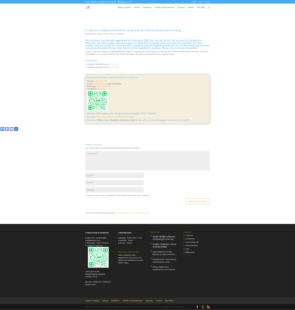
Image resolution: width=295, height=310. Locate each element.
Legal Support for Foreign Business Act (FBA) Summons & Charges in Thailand (164, 253)
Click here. (115, 64)
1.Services (189, 235)
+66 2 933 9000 (100, 81)
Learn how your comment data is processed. (133, 213)
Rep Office (201, 7)
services (191, 7)
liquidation (147, 7)
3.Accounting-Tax (192, 242)
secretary (181, 7)
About (195, 2)
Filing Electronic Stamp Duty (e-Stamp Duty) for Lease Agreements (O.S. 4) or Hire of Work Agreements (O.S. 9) (165, 260)
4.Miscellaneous (191, 245)
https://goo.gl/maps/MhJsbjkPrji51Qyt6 (115, 116)
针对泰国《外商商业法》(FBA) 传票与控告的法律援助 (164, 245)
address (137, 7)
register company (124, 7)
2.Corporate (189, 239)
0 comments (120, 34)
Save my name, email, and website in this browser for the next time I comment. (118, 195)
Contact (207, 2)
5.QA (111, 34)
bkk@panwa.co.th (100, 83)
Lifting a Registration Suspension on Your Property (164, 268)
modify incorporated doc (164, 7)
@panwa (101, 89)
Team (200, 2)
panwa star (92, 34)
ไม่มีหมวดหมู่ (189, 252)
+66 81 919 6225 (103, 86)
